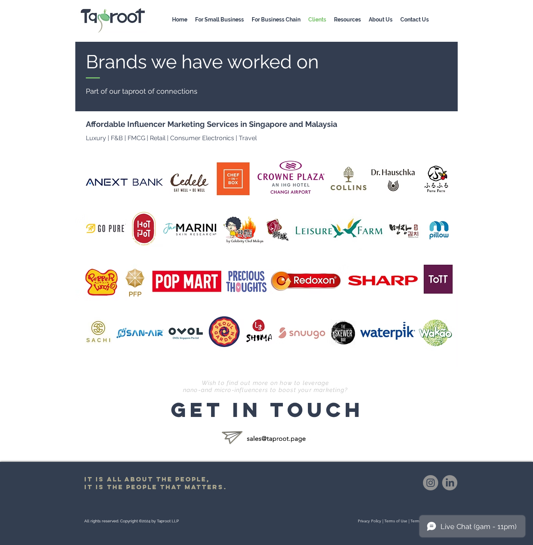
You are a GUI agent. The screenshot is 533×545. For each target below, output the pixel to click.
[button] (347, 19)
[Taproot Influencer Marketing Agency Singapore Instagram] (430, 482)
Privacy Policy (369, 521)
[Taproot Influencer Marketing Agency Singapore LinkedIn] (449, 482)
